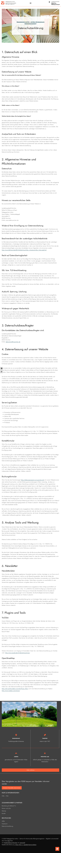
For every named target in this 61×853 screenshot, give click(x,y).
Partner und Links (6, 808)
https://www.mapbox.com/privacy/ (11, 691)
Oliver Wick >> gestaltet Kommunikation (25, 845)
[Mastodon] (57, 849)
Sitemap (4, 811)
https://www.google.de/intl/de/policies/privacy (17, 653)
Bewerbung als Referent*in (9, 806)
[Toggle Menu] (30, 3)
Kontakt (3, 813)
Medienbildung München (10, 843)
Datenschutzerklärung (7, 826)
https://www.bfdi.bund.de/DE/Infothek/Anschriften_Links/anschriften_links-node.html (24, 250)
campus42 (22, 843)
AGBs (3, 821)
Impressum (4, 824)
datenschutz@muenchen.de (13, 342)
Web (8, 841)
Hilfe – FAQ (5, 796)
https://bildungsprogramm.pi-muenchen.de (32, 480)
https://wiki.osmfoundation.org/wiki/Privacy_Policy (15, 689)
